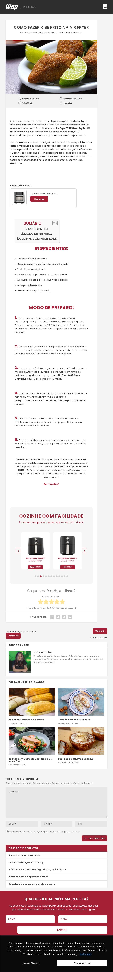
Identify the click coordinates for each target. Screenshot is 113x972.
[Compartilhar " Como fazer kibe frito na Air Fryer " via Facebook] (52, 617)
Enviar (62, 930)
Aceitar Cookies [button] (82, 963)
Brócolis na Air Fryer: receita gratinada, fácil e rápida (37, 869)
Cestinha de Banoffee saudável (76, 758)
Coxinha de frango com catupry (26, 862)
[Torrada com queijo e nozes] (81, 702)
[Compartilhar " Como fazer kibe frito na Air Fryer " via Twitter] (58, 617)
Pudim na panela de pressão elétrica (28, 876)
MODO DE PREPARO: (38, 234)
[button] (35, 576)
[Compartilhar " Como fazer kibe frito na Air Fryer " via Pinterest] (64, 617)
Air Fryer (51, 32)
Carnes (59, 32)
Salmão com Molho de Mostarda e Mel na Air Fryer (31, 760)
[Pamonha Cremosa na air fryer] (32, 702)
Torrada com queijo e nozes (74, 719)
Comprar (39, 199)
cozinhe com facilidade (38, 239)
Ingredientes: (38, 229)
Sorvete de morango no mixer (25, 855)
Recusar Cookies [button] (31, 963)
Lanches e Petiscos (73, 32)
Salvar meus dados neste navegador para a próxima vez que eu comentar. (44, 831)
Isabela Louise (39, 32)
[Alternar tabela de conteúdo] (53, 223)
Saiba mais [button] (86, 954)
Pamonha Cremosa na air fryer (26, 719)
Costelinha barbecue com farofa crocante (32, 884)
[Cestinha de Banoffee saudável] (81, 741)
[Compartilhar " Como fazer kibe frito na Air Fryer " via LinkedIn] (70, 617)
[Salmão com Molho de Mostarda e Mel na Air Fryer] (32, 741)
